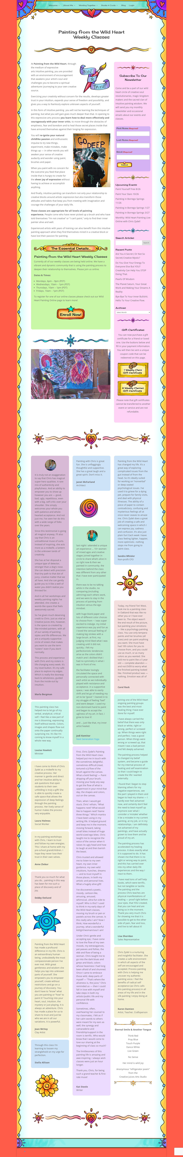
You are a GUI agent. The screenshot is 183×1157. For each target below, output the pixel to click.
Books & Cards (108, 5)
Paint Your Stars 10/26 (127, 194)
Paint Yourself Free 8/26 (128, 189)
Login (131, 5)
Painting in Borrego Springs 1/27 (133, 207)
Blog (123, 5)
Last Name (127, 140)
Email (124, 152)
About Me (68, 5)
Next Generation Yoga (87, 739)
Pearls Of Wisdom (125, 279)
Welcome (53, 5)
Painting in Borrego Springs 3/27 (133, 212)
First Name (127, 128)
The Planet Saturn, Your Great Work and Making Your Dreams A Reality (133, 288)
